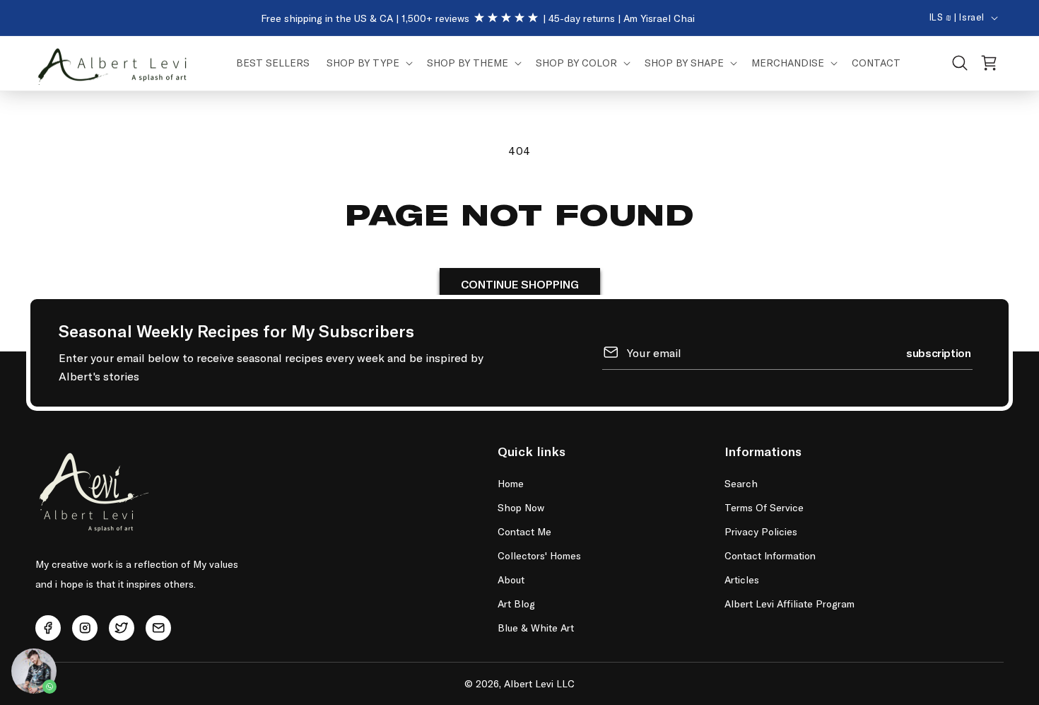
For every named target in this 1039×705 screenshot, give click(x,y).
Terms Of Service (764, 507)
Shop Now (521, 507)
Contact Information (770, 555)
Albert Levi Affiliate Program (789, 604)
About (511, 579)
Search (741, 483)
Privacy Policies (760, 531)
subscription (938, 352)
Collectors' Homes (539, 555)
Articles (741, 579)
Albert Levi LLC (539, 683)
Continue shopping (520, 285)
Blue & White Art (536, 628)
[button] (368, 63)
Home (511, 483)
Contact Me (524, 531)
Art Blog (516, 604)
